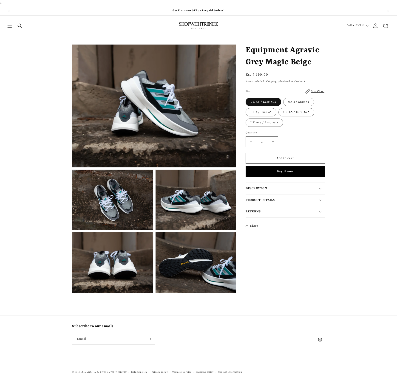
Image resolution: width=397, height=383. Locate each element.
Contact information (230, 372)
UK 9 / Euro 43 (261, 112)
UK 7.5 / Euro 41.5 (263, 101)
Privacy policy (160, 372)
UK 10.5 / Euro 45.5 (264, 122)
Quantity (251, 132)
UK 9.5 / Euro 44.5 (296, 112)
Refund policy (139, 372)
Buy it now (285, 171)
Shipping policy (205, 372)
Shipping (271, 81)
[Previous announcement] (9, 11)
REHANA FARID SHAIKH (113, 372)
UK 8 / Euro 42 (298, 101)
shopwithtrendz (90, 372)
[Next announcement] (388, 11)
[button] (10, 26)
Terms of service (181, 372)
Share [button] (254, 226)
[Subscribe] (150, 339)
